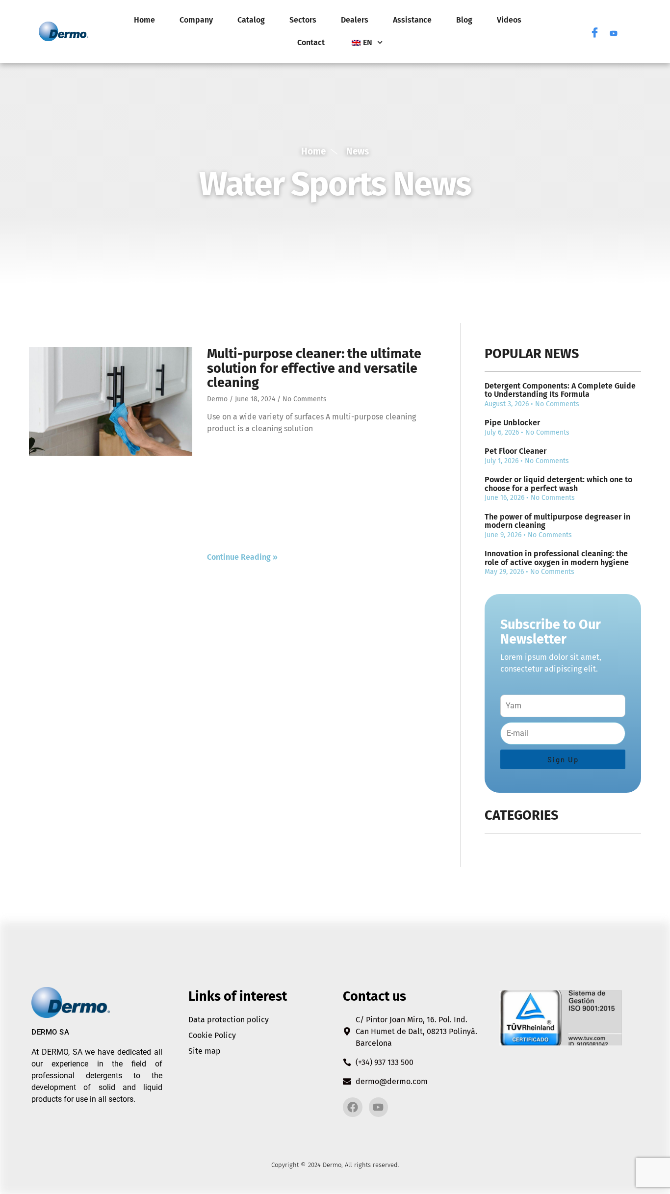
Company (196, 20)
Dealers (354, 20)
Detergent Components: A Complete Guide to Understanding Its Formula (560, 390)
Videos (509, 20)
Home (144, 20)
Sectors (302, 20)
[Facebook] (595, 31)
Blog (464, 20)
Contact (311, 42)
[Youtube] (613, 31)
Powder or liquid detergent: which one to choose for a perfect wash (558, 484)
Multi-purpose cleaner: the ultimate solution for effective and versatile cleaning (314, 368)
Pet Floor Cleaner (515, 451)
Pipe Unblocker (512, 422)
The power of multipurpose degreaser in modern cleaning (557, 521)
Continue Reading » (242, 557)
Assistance (412, 20)
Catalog (251, 20)
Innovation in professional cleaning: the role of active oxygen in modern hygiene (557, 558)
